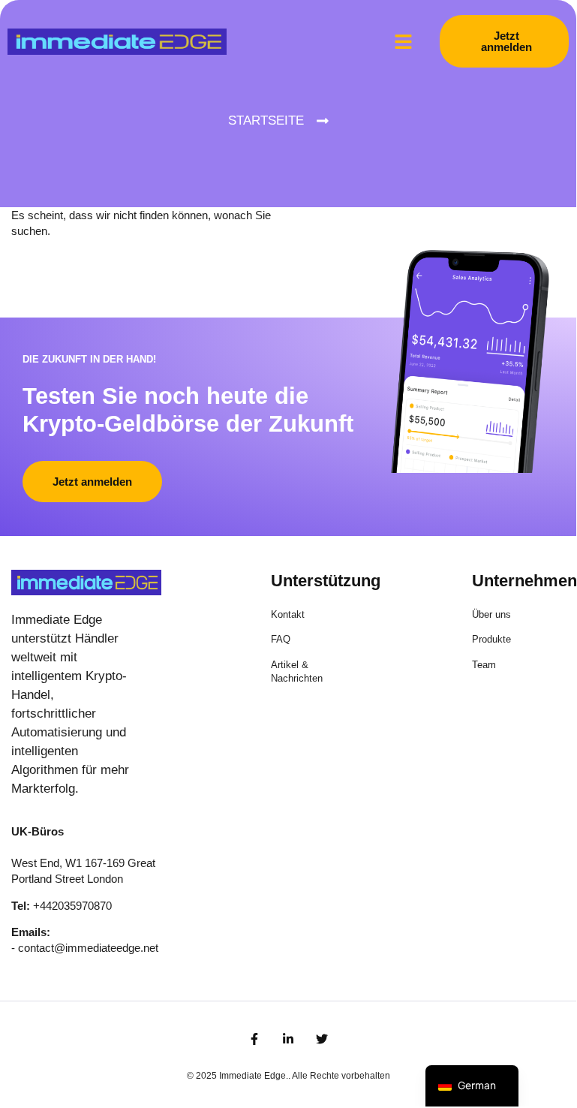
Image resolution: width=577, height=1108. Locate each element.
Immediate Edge (252, 1075)
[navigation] (471, 1085)
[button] (403, 41)
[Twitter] (322, 1039)
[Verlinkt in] (288, 1039)
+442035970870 (72, 905)
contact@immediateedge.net (88, 947)
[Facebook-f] (254, 1039)
